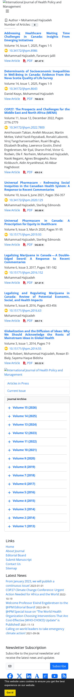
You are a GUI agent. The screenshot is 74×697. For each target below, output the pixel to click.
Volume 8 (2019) (24, 467)
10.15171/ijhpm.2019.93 (25, 234)
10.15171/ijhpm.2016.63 (25, 311)
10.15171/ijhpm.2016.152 (26, 273)
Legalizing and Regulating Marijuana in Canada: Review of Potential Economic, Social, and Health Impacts (37, 296)
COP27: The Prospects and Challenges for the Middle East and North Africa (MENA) (37, 111)
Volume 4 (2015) (24, 501)
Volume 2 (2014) (24, 518)
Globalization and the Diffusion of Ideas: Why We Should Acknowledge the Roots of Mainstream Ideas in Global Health (37, 334)
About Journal (15, 551)
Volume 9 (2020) (24, 458)
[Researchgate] (45, 677)
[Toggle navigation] (36, 11)
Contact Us (13, 564)
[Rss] (64, 677)
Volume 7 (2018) (24, 475)
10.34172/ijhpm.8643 (23, 89)
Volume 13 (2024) (25, 424)
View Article (12, 61)
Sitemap (11, 568)
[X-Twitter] (19, 677)
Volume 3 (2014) (24, 509)
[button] (36, 685)
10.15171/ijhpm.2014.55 (25, 349)
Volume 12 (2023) (25, 433)
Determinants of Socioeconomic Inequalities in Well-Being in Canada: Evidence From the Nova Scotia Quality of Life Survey (37, 74)
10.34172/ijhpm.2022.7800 (27, 127)
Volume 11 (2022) (25, 441)
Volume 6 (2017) (24, 484)
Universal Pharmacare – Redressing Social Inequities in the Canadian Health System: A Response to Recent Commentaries (37, 186)
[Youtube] (54, 677)
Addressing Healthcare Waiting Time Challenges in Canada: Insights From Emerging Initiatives (37, 36)
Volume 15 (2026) (25, 408)
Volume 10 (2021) (25, 450)
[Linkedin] (28, 677)
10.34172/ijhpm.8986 (23, 51)
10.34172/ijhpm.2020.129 (26, 200)
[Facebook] (10, 677)
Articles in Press (18, 383)
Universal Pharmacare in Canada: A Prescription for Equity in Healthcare (37, 222)
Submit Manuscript (19, 560)
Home (10, 547)
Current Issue (16, 391)
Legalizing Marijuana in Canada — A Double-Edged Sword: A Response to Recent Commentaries (37, 258)
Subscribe (59, 666)
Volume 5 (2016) (24, 492)
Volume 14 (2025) (25, 416)
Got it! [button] (10, 692)
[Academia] (37, 677)
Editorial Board (16, 555)
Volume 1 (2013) (24, 526)
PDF (34, 61)
